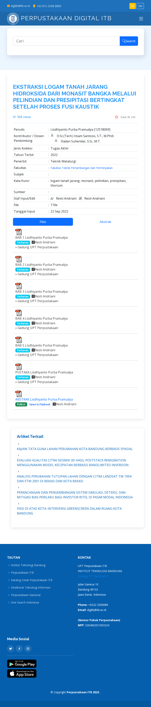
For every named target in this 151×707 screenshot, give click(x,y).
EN (140, 6)
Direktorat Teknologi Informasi (30, 587)
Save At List (127, 117)
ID (132, 6)
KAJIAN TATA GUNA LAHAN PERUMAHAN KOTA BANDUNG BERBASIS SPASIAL (75, 449)
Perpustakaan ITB (22, 572)
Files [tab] (43, 222)
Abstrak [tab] (105, 222)
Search (130, 41)
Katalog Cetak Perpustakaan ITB (31, 580)
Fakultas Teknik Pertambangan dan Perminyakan (82, 168)
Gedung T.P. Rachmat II (93, 576)
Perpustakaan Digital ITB (65, 18)
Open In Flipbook (39, 404)
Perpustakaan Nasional (26, 595)
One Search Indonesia (25, 602)
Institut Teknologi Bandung (28, 565)
